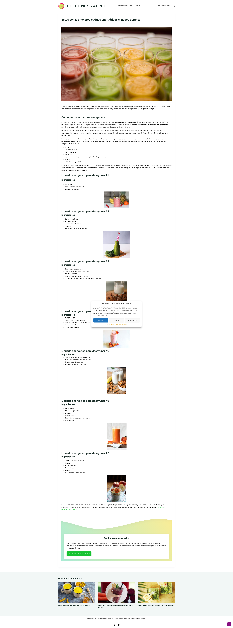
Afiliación (121, 618)
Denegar (116, 320)
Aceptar (100, 320)
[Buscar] (174, 6)
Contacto (115, 618)
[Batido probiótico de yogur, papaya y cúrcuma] (76, 592)
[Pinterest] (119, 625)
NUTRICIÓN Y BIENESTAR (163, 6)
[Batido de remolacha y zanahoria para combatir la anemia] (116, 592)
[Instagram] (114, 625)
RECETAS (138, 6)
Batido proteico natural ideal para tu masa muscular (156, 605)
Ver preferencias (132, 320)
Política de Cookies (110, 324)
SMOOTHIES (149, 6)
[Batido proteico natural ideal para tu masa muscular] (156, 592)
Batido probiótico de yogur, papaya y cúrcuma (74, 605)
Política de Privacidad (140, 618)
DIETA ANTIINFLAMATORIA (125, 6)
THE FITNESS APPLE (86, 6)
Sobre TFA (109, 618)
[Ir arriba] (229, 624)
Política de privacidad (121, 324)
